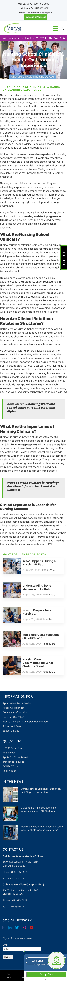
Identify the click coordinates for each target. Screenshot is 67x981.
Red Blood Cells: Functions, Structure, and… (41, 636)
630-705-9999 (19, 872)
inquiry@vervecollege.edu (40, 12)
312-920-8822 (19, 900)
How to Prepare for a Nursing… (36, 611)
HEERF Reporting (12, 748)
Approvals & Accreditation (17, 703)
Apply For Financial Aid (15, 757)
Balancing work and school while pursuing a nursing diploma (31, 407)
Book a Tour (9, 770)
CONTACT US (10, 766)
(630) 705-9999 (41, 4)
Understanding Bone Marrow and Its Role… (37, 587)
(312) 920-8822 (41, 8)
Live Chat (45, 960)
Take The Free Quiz (53, 38)
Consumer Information (15, 712)
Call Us (8, 977)
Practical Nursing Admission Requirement (26, 721)
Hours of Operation (13, 717)
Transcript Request (13, 761)
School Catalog (11, 730)
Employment (9, 752)
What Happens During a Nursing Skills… (39, 562)
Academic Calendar (13, 707)
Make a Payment (37, 17)
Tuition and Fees (12, 726)
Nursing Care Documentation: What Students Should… (37, 663)
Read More (48, 569)
